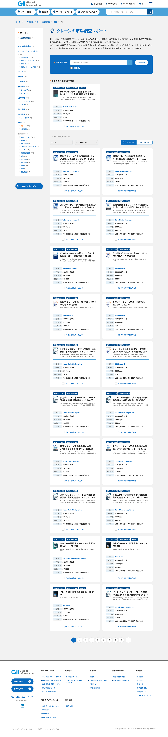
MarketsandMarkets (70, 107)
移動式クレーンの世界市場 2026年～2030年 (130, 544)
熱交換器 (25, 159)
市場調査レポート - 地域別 (51, 680)
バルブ (24, 105)
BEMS (24, 140)
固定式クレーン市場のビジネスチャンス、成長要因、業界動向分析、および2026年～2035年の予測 (77, 399)
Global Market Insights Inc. (72, 364)
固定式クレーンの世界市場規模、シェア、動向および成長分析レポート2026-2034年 (131, 157)
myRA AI (45, 714)
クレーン (25, 126)
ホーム (20, 22)
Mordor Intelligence (70, 268)
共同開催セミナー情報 (121, 680)
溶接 (24, 156)
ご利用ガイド (93, 671)
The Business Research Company (74, 558)
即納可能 (76, 68)
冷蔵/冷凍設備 (27, 153)
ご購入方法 (93, 684)
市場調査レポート (33, 22)
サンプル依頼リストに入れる (74, 126)
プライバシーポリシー (27, 729)
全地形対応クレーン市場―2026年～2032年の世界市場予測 (130, 254)
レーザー (25, 150)
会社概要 (140, 677)
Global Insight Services (123, 220)
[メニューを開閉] (151, 4)
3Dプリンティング (28, 137)
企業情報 (139, 671)
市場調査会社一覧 (48, 688)
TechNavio (119, 557)
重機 (55, 22)
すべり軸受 (26, 90)
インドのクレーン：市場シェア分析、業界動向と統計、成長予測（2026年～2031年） (77, 254)
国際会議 (69, 706)
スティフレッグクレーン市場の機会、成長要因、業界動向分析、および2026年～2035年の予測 (77, 496)
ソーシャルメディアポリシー (53, 729)
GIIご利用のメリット (49, 692)
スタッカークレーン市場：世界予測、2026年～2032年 (129, 303)
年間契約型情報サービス (51, 684)
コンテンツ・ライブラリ (144, 695)
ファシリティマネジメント (30, 147)
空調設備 (23, 114)
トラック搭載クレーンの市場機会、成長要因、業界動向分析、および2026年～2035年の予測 (78, 350)
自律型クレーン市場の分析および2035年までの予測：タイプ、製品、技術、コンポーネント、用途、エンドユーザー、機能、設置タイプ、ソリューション (78, 447)
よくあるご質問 (94, 688)
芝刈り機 (25, 64)
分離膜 (22, 76)
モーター (25, 93)
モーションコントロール (30, 60)
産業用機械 (46, 22)
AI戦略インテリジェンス (50, 706)
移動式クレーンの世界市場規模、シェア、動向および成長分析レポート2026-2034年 (78, 157)
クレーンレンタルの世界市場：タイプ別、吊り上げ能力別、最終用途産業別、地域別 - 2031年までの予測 (77, 93)
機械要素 (23, 86)
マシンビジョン (27, 57)
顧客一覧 (140, 684)
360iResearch (120, 268)
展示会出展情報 (119, 677)
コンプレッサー (27, 101)
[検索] (129, 62)
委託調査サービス (72, 677)
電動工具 (25, 172)
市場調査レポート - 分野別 (51, 677)
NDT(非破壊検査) (26, 46)
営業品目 (140, 680)
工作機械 (23, 81)
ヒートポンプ (26, 118)
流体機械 (23, 98)
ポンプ (22, 71)
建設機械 (25, 129)
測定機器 (23, 109)
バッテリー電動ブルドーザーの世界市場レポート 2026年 (77, 544)
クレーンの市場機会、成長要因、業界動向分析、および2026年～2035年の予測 (130, 399)
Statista (45, 710)
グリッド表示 (130, 142)
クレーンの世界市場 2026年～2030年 (77, 593)
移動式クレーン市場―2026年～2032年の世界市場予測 (78, 303)
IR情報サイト (141, 692)
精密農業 (25, 162)
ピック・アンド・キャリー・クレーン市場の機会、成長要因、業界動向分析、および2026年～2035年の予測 (130, 593)
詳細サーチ (141, 62)
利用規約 (39, 729)
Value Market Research (71, 171)
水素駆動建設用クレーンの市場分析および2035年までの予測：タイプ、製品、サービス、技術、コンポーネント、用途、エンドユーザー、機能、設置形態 (130, 206)
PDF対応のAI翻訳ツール (98, 680)
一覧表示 (146, 142)
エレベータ (26, 144)
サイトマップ (15, 729)
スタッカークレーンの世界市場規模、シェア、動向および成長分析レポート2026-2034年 (78, 206)
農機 (24, 169)
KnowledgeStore (49, 717)
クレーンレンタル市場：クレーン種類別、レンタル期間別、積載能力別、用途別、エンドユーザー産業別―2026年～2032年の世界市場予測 (130, 350)
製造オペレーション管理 (30, 67)
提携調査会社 (142, 688)
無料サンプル (94, 677)
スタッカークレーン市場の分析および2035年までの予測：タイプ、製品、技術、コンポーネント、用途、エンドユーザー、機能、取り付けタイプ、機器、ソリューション (131, 447)
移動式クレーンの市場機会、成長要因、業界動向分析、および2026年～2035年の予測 (130, 496)
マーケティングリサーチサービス (74, 681)
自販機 (24, 166)
